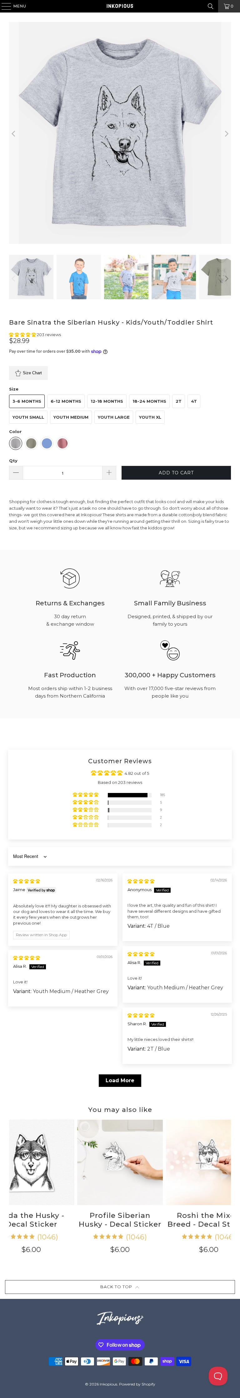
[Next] (226, 133)
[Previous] (14, 133)
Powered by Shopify (137, 1384)
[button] (23, 334)
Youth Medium (70, 417)
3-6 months (26, 401)
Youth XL (150, 417)
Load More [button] (120, 1080)
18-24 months (149, 401)
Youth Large (114, 417)
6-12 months (66, 401)
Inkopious (108, 1384)
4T (194, 401)
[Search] (211, 6)
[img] (26, 881)
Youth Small (28, 417)
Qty (13, 460)
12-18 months (107, 401)
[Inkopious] (120, 6)
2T (179, 401)
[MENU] (3, 6)
